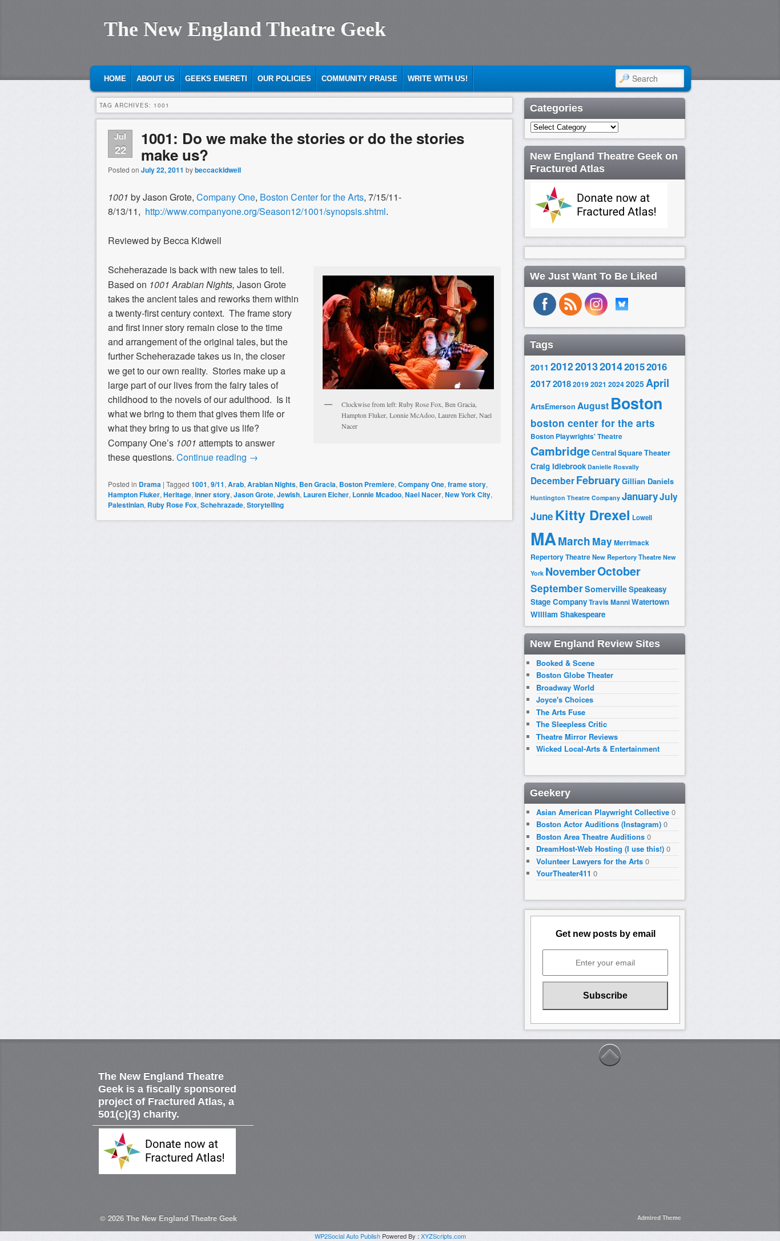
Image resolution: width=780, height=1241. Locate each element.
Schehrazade (221, 505)
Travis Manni (609, 602)
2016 (656, 366)
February (598, 480)
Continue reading (217, 457)
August (593, 405)
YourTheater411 (563, 873)
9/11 (217, 484)
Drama (150, 484)
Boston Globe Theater (574, 674)
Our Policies (284, 78)
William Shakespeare (567, 614)
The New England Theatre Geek (245, 29)
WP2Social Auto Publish (347, 1235)
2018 (562, 383)
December (552, 480)
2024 (616, 384)
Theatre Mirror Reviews (577, 736)
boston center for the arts (592, 423)
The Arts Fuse (560, 712)
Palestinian (126, 505)
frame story (467, 484)
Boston (636, 403)
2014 (611, 366)
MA (543, 538)
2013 (586, 366)
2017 (540, 383)
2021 (598, 384)
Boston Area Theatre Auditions (590, 836)
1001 (199, 484)
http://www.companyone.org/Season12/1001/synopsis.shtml (265, 211)
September (556, 588)
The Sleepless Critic (571, 724)
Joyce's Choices (564, 699)
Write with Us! (438, 78)
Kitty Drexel (592, 514)
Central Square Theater (631, 453)
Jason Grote (254, 494)
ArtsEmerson (553, 406)
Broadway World (565, 687)
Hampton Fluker (134, 494)
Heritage (177, 494)
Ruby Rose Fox (172, 505)
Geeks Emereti (216, 78)
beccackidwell (218, 170)
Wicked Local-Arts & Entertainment (598, 748)
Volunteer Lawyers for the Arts (589, 861)
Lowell (642, 517)
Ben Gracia (317, 484)
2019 (581, 384)
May (602, 541)
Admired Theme (659, 1218)
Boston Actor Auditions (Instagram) (598, 824)
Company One (225, 196)
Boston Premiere (367, 484)
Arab (236, 484)
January (640, 496)
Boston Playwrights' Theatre (576, 436)
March (574, 541)
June (541, 516)
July (669, 496)
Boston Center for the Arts (312, 196)
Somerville (606, 588)
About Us (155, 78)
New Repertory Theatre (626, 556)
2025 (635, 383)
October (619, 571)
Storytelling (265, 505)
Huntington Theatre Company (575, 497)
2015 (634, 366)
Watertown (650, 601)
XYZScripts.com (443, 1235)
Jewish (288, 494)
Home (115, 78)
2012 (561, 366)
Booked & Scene (565, 662)
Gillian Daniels (648, 481)
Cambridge (560, 451)
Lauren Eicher (326, 494)
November (570, 571)
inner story (212, 494)
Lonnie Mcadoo (376, 494)
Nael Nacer (423, 494)
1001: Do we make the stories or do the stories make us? (302, 146)
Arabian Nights (271, 484)
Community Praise (359, 78)
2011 (539, 367)
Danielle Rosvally (613, 466)
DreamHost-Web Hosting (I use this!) (600, 848)
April (657, 383)
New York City (467, 494)
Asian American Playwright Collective (602, 812)
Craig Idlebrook (558, 466)
